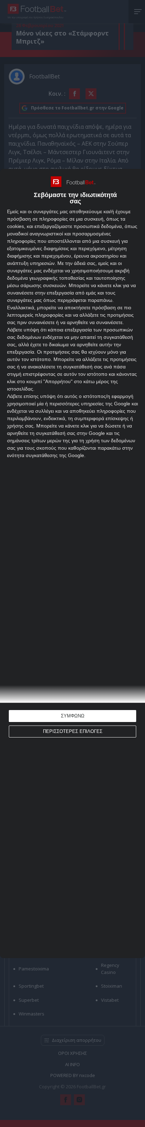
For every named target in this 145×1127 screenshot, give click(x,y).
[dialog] (72, 563)
